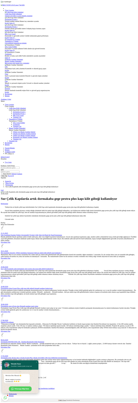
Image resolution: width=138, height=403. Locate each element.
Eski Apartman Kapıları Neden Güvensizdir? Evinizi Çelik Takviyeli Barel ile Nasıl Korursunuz (31, 235)
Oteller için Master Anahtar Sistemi (24, 135)
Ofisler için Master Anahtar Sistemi (24, 132)
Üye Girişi (8, 162)
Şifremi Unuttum (16, 174)
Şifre (2, 170)
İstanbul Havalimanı (7, 322)
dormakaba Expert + (11, 19)
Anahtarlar (8, 54)
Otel (6, 81)
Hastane (7, 88)
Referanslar (9, 185)
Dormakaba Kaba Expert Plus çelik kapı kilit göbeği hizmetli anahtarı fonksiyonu (27, 288)
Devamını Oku (5, 242)
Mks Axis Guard (10, 34)
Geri (2, 190)
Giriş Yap (4, 176)
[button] (37, 362)
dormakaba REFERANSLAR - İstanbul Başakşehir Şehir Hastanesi (22, 342)
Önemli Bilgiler (10, 148)
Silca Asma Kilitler (11, 47)
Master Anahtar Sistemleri (17, 128)
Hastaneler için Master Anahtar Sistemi (25, 137)
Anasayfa (8, 181)
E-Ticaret (64, 400)
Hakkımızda (13, 394)
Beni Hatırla (7, 174)
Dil (6, 153)
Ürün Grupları (9, 10)
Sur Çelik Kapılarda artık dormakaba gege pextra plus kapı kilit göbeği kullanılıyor (27, 269)
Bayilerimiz (8, 94)
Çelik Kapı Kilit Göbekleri (17, 108)
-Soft (60, 400)
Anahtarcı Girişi (6, 99)
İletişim (7, 96)
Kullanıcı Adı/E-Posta (8, 166)
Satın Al (12, 23)
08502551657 (5, 157)
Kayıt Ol (11, 176)
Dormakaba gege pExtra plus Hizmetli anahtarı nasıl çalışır (19, 306)
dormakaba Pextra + (11, 27)
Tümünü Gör (17, 117)
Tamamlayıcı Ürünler (15, 119)
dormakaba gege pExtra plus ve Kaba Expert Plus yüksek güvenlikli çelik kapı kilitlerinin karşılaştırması (34, 358)
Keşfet (7, 23)
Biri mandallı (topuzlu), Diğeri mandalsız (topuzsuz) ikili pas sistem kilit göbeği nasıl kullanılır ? (31, 253)
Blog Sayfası (10, 183)
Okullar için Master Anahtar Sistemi (24, 134)
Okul (6, 74)
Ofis (6, 67)
